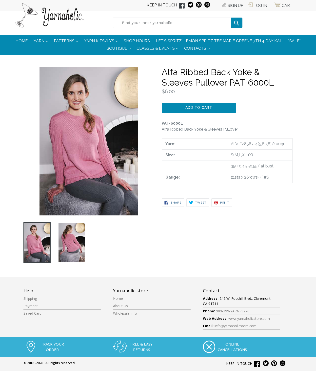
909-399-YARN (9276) (233, 311)
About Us (120, 305)
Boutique (119, 48)
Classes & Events (159, 48)
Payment (30, 305)
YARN (42, 40)
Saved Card (32, 313)
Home (118, 298)
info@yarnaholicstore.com (236, 326)
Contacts (198, 48)
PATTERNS (67, 40)
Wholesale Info (125, 313)
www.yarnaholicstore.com (249, 318)
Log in (260, 5)
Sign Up (235, 5)
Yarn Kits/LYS (102, 40)
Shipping (30, 298)
